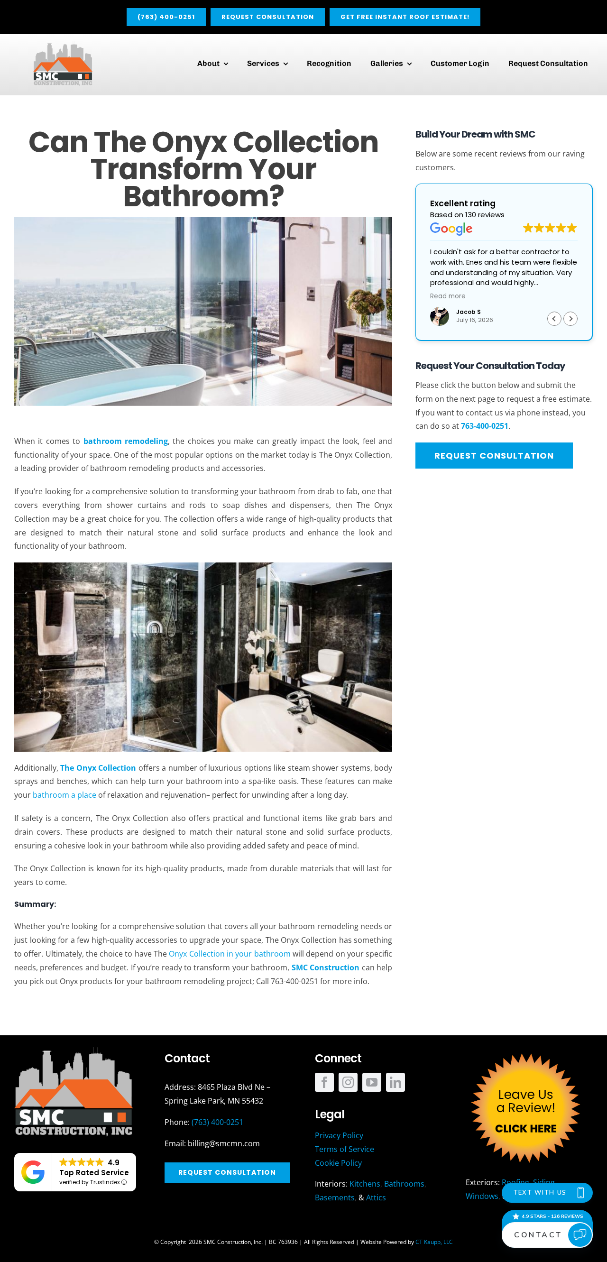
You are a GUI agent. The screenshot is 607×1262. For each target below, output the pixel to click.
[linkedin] (395, 1082)
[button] (570, 319)
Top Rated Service (94, 1173)
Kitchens (364, 1184)
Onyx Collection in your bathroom (229, 954)
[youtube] (371, 1082)
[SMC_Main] (62, 45)
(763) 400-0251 (217, 1122)
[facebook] (324, 1082)
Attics (376, 1197)
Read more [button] (448, 296)
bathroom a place (64, 795)
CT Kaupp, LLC (434, 1242)
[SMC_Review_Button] (525, 1051)
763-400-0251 (484, 426)
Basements (335, 1197)
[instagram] (348, 1082)
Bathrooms (404, 1184)
